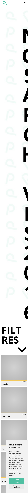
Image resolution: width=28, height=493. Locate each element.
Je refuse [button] (16, 482)
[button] (24, 3)
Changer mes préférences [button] (16, 486)
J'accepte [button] (16, 479)
